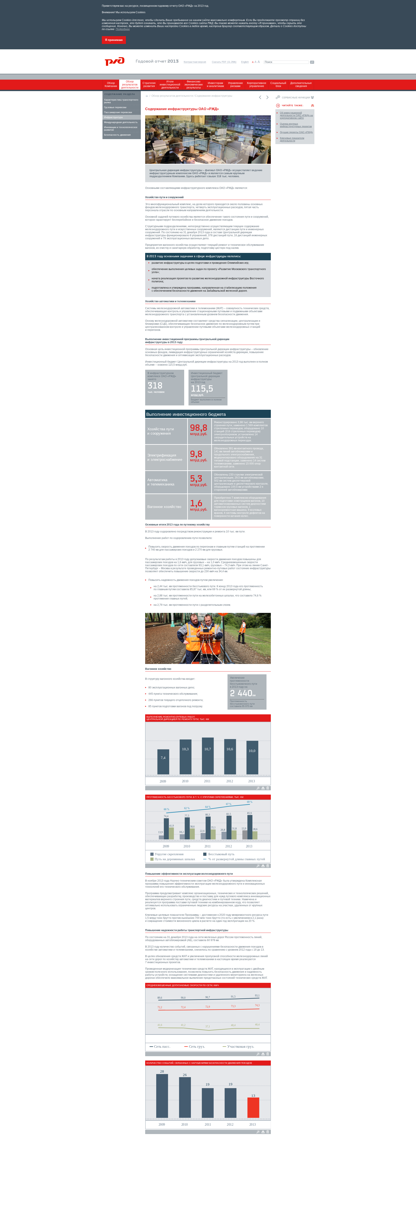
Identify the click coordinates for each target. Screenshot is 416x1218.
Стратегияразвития (149, 85)
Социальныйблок (278, 85)
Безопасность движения (117, 134)
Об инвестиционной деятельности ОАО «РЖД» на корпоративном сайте (296, 115)
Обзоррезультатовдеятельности (129, 84)
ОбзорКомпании (111, 85)
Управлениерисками (235, 85)
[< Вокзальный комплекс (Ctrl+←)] (259, 97)
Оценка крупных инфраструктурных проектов (296, 125)
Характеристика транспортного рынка (121, 101)
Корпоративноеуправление (256, 85)
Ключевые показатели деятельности (292, 139)
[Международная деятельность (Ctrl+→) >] (267, 97)
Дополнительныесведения (301, 85)
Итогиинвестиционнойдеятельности (170, 84)
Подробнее (123, 29)
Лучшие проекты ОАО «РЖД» (296, 132)
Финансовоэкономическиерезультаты (193, 84)
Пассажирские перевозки (118, 112)
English (245, 62)
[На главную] (117, 61)
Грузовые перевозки (115, 107)
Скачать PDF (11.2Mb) (224, 62)
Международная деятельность (121, 122)
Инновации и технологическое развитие (120, 128)
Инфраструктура (113, 117)
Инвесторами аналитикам (215, 85)
